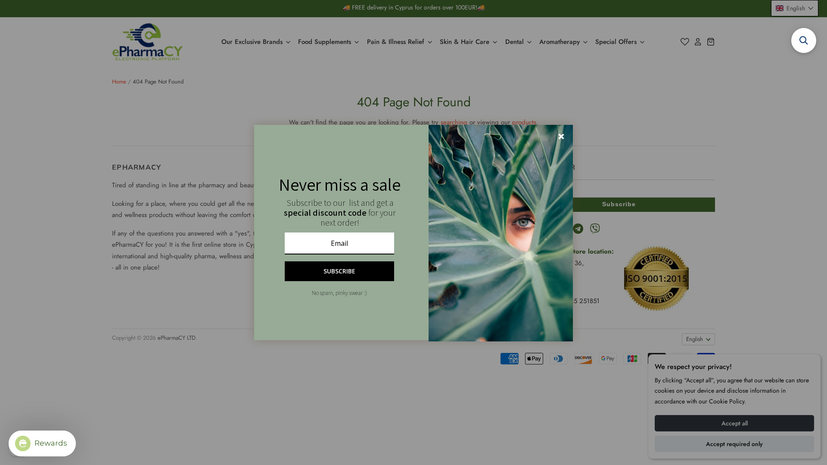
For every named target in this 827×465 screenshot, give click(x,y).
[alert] (413, 232)
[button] (803, 40)
